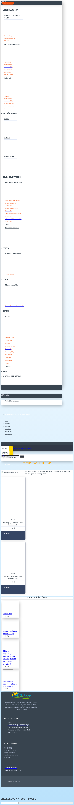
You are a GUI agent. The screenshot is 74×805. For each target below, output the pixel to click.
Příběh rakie (7, 614)
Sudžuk (6, 119)
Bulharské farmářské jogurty (12, 17)
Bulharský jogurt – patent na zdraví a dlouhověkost (10, 683)
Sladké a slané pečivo (13, 253)
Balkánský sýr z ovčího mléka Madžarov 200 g (13, 578)
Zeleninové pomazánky (13, 182)
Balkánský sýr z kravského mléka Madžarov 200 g (13, 524)
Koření (7, 316)
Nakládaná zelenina (12, 228)
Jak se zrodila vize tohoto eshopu (10, 632)
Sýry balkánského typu (12, 44)
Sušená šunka (9, 157)
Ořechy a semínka (11, 285)
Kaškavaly (7, 78)
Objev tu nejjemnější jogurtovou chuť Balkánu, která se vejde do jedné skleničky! (9, 657)
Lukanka (7, 138)
